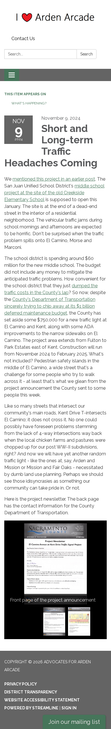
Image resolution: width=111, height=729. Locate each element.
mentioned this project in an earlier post (54, 179)
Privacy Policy (20, 684)
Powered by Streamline (31, 708)
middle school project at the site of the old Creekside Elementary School (54, 192)
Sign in (69, 708)
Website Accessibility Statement (42, 700)
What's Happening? (28, 103)
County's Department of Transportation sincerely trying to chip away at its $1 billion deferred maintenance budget (49, 306)
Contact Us (23, 38)
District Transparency (30, 692)
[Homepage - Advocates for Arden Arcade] (55, 17)
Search (86, 54)
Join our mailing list (74, 721)
